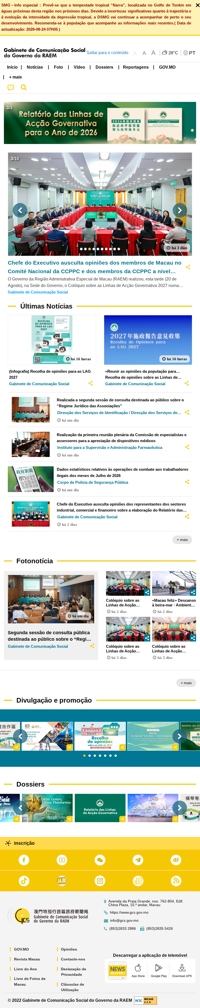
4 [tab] (100, 755)
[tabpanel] (100, 736)
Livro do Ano (25, 969)
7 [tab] (115, 755)
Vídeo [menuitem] (79, 67)
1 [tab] (84, 755)
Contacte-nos (73, 959)
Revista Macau (27, 959)
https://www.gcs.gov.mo (129, 912)
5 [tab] (105, 755)
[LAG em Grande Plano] (153, 808)
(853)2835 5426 (159, 929)
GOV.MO (21, 949)
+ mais (182, 540)
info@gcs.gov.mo (124, 920)
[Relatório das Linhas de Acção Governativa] (100, 808)
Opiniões (69, 949)
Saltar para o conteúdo (107, 52)
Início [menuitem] (12, 67)
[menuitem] (35, 67)
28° (173, 53)
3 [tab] (94, 755)
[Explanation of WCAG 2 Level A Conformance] (145, 1000)
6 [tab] (110, 755)
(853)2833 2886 (122, 929)
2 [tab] (89, 755)
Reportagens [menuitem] (136, 67)
